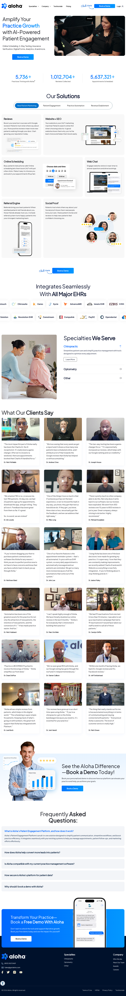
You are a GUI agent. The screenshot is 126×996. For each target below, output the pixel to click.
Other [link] (66, 966)
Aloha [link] (12, 6)
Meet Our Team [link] (118, 962)
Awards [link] (116, 966)
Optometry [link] (68, 962)
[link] (2, 983)
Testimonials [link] (58, 6)
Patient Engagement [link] (51, 105)
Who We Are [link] (117, 959)
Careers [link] (116, 970)
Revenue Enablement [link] (100, 105)
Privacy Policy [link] (107, 990)
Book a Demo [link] (104, 6)
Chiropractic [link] (68, 959)
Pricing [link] (68, 6)
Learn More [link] (70, 359)
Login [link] (119, 6)
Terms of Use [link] (87, 990)
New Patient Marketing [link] (26, 105)
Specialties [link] (33, 6)
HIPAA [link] (97, 990)
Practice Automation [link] (75, 105)
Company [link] (45, 6)
